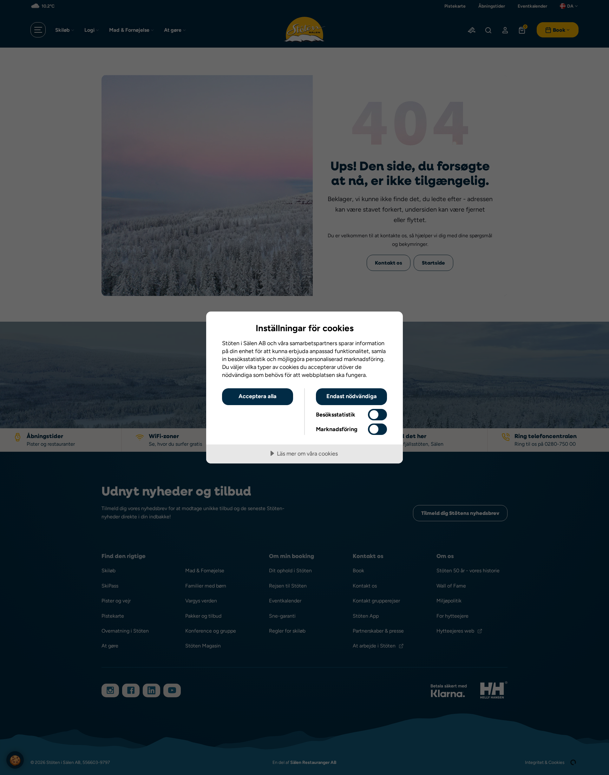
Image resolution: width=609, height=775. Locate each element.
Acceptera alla (258, 396)
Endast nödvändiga (351, 396)
